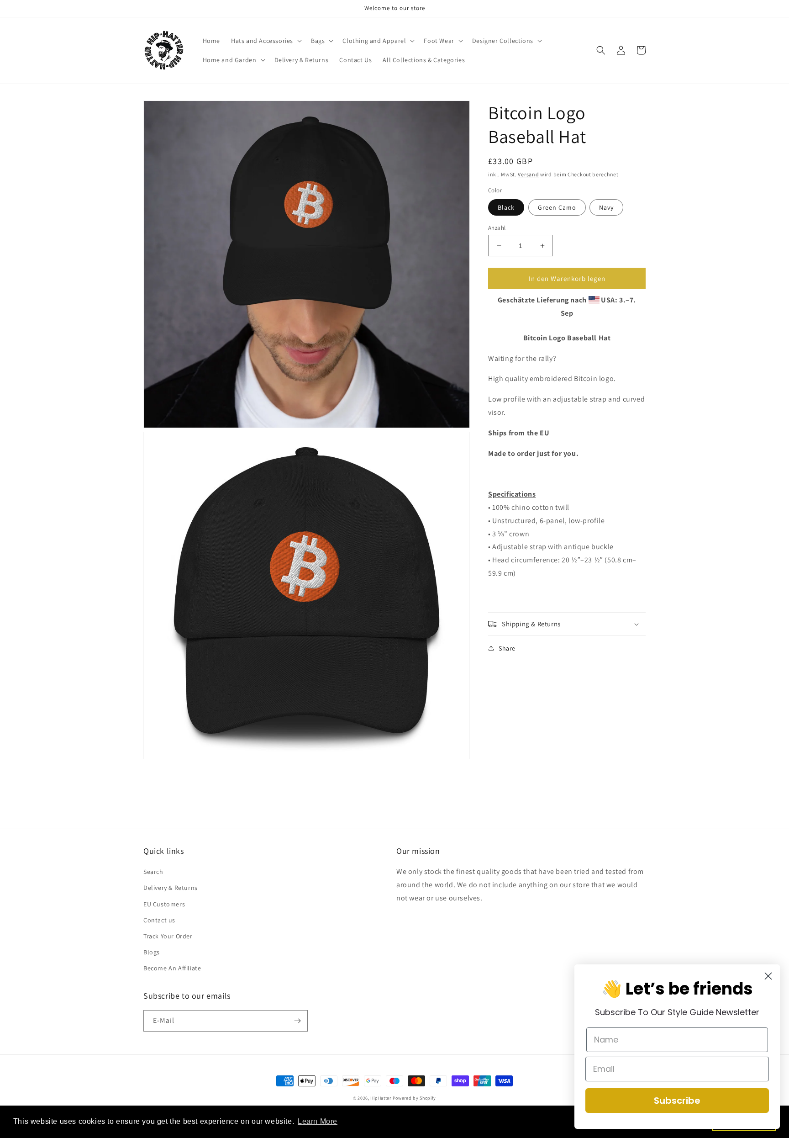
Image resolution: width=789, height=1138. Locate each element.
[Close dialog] (768, 976)
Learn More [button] (317, 1121)
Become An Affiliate (172, 968)
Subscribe (677, 1100)
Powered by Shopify (415, 1098)
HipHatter (380, 1098)
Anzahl (496, 228)
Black (506, 207)
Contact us (159, 920)
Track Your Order (168, 936)
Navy (606, 207)
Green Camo (557, 207)
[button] (265, 40)
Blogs (151, 952)
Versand (528, 174)
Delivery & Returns (170, 888)
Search (153, 872)
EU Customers (164, 904)
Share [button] (507, 648)
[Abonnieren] (297, 1021)
